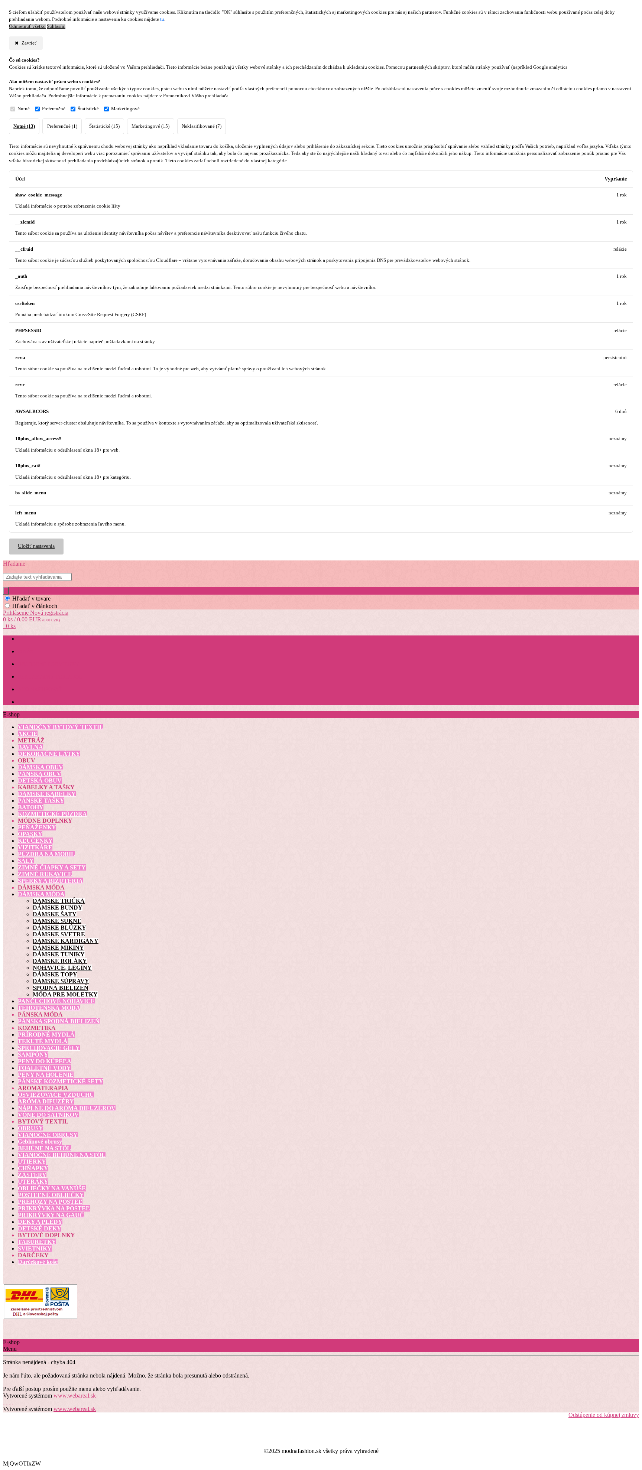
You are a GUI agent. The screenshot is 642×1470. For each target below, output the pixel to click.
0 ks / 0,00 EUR (31, 619)
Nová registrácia (49, 612)
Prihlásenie (16, 612)
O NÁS (25, 651)
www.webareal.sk (75, 1395)
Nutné (23, 108)
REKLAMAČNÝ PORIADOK (50, 677)
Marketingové (125, 108)
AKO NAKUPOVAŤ (40, 689)
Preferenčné (53, 108)
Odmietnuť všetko (27, 26)
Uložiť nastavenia (36, 546)
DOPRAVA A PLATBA (42, 702)
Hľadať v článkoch (34, 606)
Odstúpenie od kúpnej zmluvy (603, 1415)
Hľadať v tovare (31, 598)
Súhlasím (56, 26)
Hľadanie (14, 563)
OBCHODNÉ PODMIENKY (48, 664)
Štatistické (88, 108)
